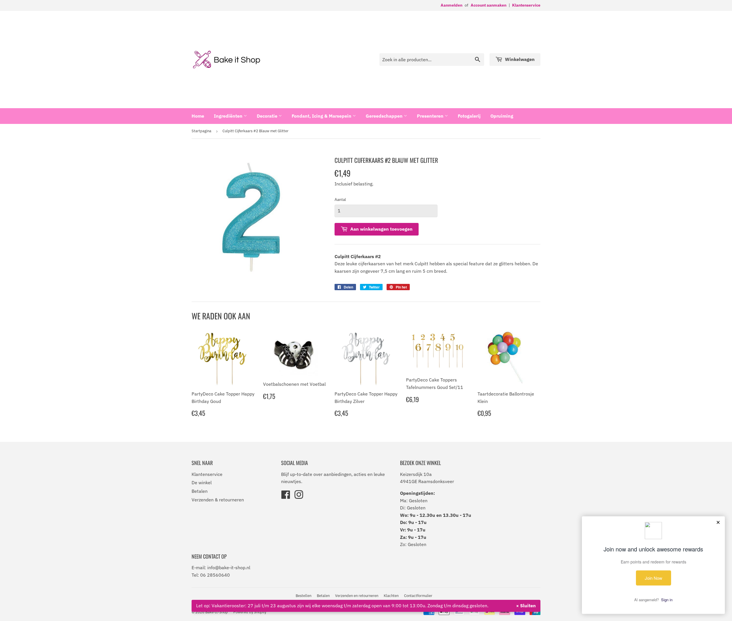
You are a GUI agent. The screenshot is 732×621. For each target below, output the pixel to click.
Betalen (200, 491)
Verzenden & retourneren (218, 500)
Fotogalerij (469, 116)
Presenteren (431, 116)
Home (198, 116)
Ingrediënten (229, 116)
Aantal (340, 199)
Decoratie (268, 116)
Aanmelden (451, 5)
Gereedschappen (385, 116)
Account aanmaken (488, 5)
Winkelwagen (519, 59)
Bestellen (303, 595)
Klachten (391, 595)
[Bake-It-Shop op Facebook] (285, 496)
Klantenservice (526, 5)
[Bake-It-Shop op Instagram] (298, 496)
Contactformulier (418, 595)
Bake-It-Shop (216, 612)
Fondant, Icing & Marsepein (322, 116)
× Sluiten (526, 605)
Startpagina (201, 130)
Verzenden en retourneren (356, 595)
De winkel (202, 482)
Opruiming (501, 116)
